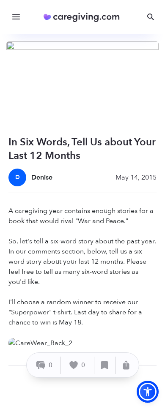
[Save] (105, 365)
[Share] (126, 365)
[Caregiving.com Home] (84, 17)
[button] (148, 392)
